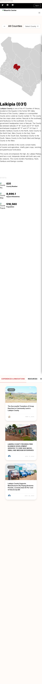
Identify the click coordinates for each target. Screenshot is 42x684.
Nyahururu (7, 121)
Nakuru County (11, 138)
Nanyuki (25, 118)
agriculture (15, 147)
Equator (14, 111)
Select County (30, 26)
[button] (39, 13)
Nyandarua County (27, 136)
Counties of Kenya (32, 108)
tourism (5, 147)
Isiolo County (34, 131)
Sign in (37, 5)
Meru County (17, 133)
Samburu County (12, 131)
